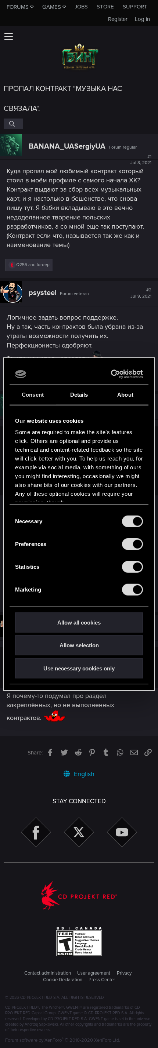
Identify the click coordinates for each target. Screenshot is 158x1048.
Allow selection (79, 645)
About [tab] (125, 394)
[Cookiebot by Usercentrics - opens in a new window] (111, 374)
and (33, 265)
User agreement (93, 973)
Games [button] (51, 7)
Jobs (81, 6)
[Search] (13, 124)
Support (135, 6)
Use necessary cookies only (79, 668)
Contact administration (47, 973)
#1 (140, 160)
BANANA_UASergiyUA (67, 146)
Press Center (102, 980)
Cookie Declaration (62, 980)
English (83, 774)
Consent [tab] (33, 394)
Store (105, 6)
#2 (140, 293)
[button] (8, 36)
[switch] (132, 544)
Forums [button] (18, 7)
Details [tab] (79, 394)
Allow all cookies (79, 622)
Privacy (124, 973)
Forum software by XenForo (62, 1040)
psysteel (43, 292)
